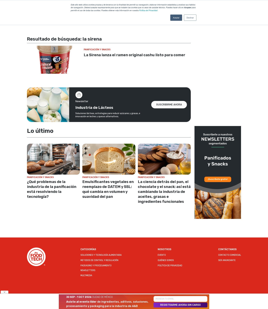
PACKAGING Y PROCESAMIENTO (96, 265)
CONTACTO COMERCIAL (229, 255)
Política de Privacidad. (148, 10)
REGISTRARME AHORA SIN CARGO (180, 304)
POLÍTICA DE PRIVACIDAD (170, 265)
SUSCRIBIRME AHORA (169, 104)
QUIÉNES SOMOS (166, 260)
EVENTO (162, 255)
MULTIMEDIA (86, 275)
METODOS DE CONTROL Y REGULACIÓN (99, 260)
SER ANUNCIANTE (227, 260)
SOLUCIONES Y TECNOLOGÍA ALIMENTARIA (101, 255)
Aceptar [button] (176, 17)
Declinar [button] (190, 17)
